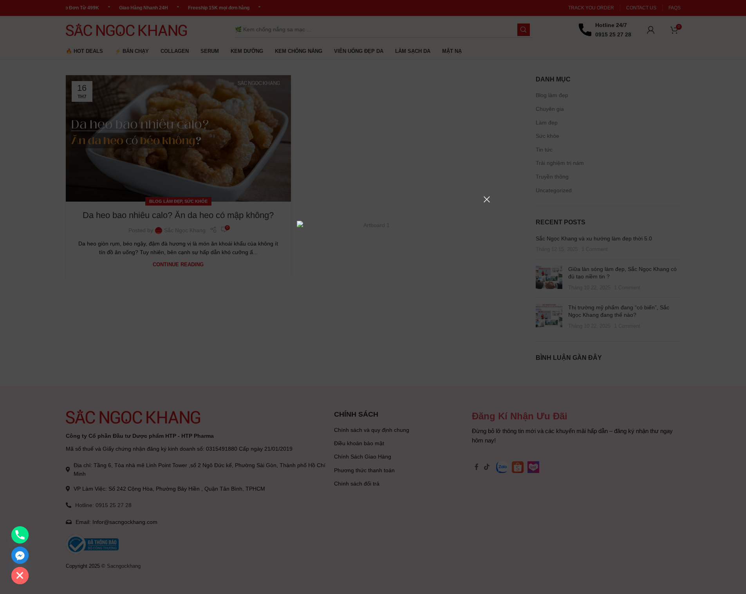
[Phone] (20, 534)
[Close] (487, 199)
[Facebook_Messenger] (20, 555)
